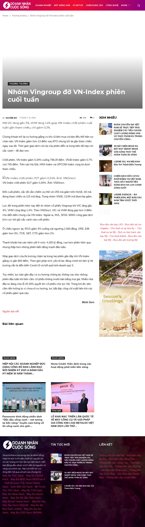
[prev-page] (101, 212)
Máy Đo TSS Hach (32, 490)
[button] (138, 5)
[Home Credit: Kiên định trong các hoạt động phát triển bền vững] (72, 344)
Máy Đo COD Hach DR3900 (26, 512)
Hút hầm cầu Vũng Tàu (122, 459)
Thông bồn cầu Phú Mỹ (128, 466)
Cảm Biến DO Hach (22, 486)
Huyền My (11, 118)
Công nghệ (56, 411)
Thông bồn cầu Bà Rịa (111, 455)
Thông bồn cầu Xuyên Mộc (121, 477)
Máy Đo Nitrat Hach (13, 494)
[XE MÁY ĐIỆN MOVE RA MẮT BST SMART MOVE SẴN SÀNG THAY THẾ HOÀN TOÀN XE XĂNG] (105, 150)
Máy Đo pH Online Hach (16, 501)
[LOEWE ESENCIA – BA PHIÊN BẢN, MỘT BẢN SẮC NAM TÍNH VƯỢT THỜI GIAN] (105, 199)
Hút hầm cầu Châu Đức (114, 470)
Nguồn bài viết (10, 311)
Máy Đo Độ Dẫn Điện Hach (26, 497)
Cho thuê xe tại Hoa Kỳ (123, 228)
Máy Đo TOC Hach (13, 475)
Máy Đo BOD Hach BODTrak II (28, 479)
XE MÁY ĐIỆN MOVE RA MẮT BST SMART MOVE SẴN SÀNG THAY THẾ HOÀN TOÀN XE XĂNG (78, 475)
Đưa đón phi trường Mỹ (125, 240)
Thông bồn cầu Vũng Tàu (113, 462)
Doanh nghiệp (9, 358)
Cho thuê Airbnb (118, 236)
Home (5, 15)
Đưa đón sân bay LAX (111, 224)
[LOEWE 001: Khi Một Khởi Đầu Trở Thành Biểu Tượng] (105, 166)
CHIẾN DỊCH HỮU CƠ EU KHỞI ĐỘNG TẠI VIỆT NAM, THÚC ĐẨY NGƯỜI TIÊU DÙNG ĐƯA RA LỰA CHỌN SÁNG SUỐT (127, 182)
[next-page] (107, 212)
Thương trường (19, 15)
